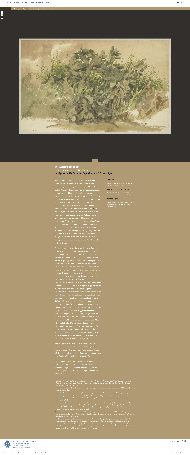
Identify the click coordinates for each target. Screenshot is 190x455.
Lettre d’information (46, 453)
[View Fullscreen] (2, 18)
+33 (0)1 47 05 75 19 (22, 445)
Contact (37, 453)
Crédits (14, 453)
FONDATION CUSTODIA (28, 2)
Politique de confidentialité (25, 453)
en (181, 2)
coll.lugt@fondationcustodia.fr (21, 447)
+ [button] (2, 12)
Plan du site (7, 453)
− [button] (2, 14)
